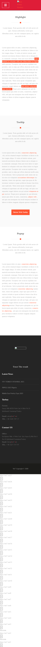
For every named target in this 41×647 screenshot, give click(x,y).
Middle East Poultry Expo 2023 (12, 393)
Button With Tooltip (20, 212)
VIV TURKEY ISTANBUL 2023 (13, 382)
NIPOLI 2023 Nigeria (9, 387)
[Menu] (5, 5)
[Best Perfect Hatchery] (20, 5)
